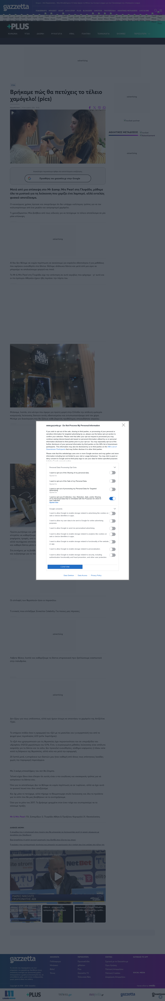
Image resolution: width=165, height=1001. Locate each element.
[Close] (124, 425)
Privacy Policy (96, 575)
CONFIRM (65, 567)
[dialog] (82, 500)
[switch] (112, 472)
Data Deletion (69, 575)
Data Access (82, 575)
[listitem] (82, 467)
